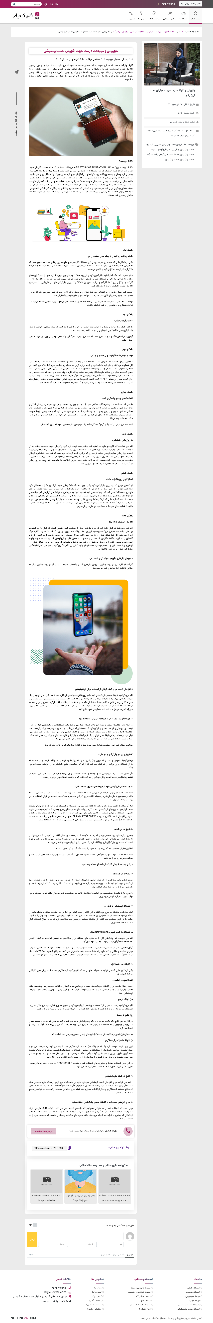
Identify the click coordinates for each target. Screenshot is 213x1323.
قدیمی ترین (118, 1254)
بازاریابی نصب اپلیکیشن (168, 149)
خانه (181, 32)
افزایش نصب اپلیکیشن (172, 144)
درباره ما (98, 1288)
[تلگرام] (45, 4)
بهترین (130, 1254)
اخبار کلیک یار (144, 1309)
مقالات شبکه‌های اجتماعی (139, 1292)
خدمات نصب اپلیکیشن (168, 154)
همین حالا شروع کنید (191, 4)
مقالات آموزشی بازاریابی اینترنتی (160, 32)
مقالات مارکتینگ (143, 1296)
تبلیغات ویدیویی (192, 1296)
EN (56, 4)
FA (51, 4)
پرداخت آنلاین (95, 1300)
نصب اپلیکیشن (172, 159)
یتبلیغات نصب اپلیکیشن (189, 1305)
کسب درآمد (96, 1296)
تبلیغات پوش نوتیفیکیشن (188, 1309)
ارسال (32, 1239)
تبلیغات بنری (194, 1300)
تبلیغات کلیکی (193, 1288)
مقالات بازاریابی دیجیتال (140, 1288)
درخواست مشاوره (94, 1305)
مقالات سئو (146, 1300)
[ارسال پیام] (14, 4)
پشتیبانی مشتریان (94, 1309)
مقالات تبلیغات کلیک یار (140, 1305)
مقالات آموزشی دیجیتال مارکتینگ (128, 32)
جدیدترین (105, 1254)
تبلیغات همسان (193, 1292)
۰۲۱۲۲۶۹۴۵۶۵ (168, 4)
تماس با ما (97, 1292)
